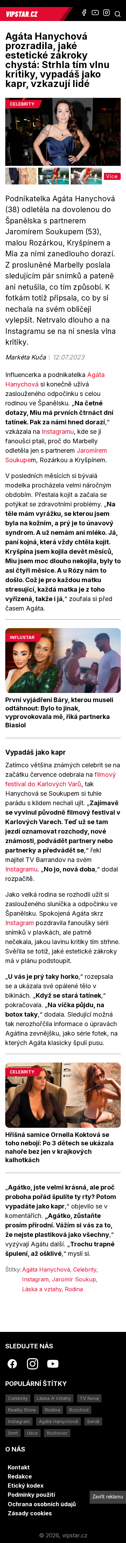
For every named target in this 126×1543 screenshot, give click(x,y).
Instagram (19, 923)
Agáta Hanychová (46, 1269)
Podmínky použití (31, 1494)
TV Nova (89, 1398)
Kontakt (19, 1467)
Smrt (13, 1433)
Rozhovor (57, 1433)
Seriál (93, 1421)
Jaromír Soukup (74, 1279)
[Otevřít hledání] (117, 14)
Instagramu (58, 431)
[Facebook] (84, 12)
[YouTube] (95, 12)
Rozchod (79, 1410)
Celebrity (84, 1269)
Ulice (32, 1433)
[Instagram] (106, 12)
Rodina (74, 1289)
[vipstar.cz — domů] (32, 14)
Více (112, 176)
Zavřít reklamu (107, 1497)
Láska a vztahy (42, 1289)
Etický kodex (26, 1485)
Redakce (20, 1476)
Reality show (22, 1410)
